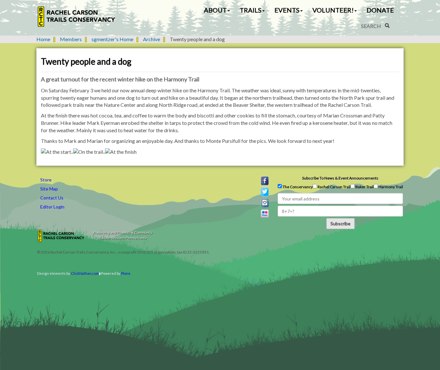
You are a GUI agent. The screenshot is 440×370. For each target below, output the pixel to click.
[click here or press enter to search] (387, 25)
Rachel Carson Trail (333, 186)
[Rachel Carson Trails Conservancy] (76, 16)
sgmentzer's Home (112, 39)
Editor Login (52, 206)
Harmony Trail (390, 186)
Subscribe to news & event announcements (340, 178)
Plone (125, 273)
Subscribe (340, 223)
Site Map (49, 188)
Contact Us (51, 197)
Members (71, 39)
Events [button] (287, 10)
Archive (151, 39)
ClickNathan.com (85, 273)
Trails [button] (251, 10)
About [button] (215, 10)
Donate (380, 10)
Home (43, 39)
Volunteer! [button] (333, 10)
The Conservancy (297, 186)
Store (46, 179)
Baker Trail (364, 186)
